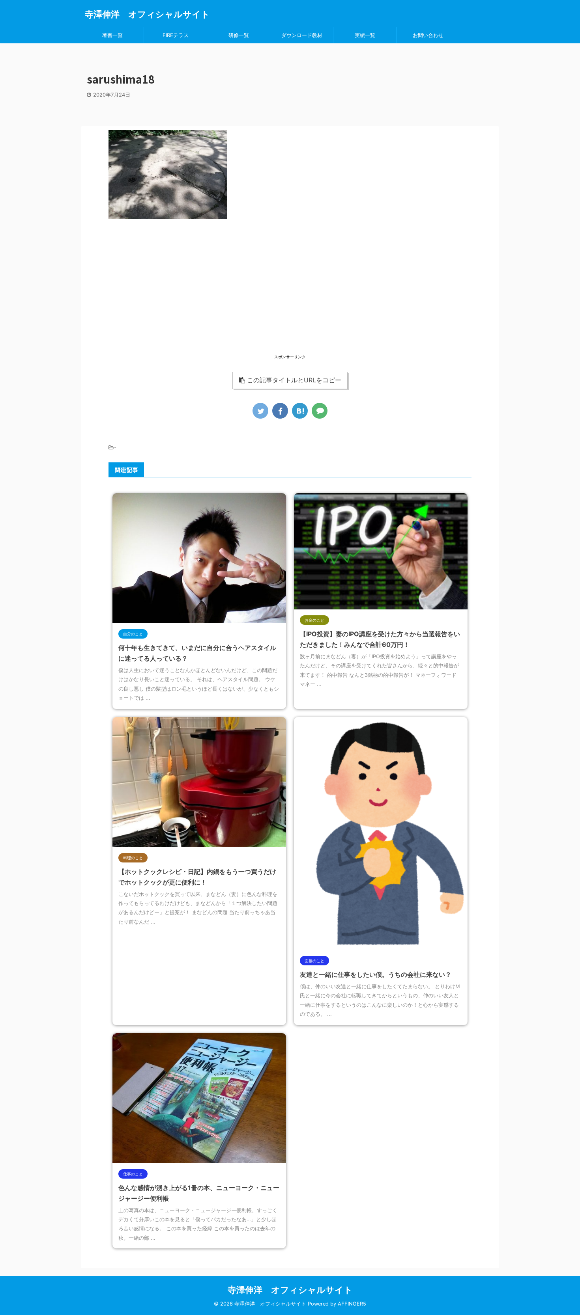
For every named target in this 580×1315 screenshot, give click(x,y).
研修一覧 (238, 35)
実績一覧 (365, 35)
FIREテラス (176, 35)
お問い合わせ (428, 35)
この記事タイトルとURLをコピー (294, 380)
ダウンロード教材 (301, 35)
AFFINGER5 (352, 1304)
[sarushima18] (300, 411)
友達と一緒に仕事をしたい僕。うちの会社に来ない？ (375, 974)
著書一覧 (112, 35)
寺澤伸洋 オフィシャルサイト (147, 14)
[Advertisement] (290, 297)
